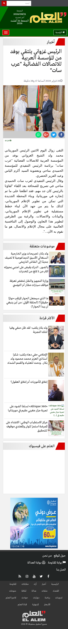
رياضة (47, 597)
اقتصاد (56, 591)
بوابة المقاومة (55, 563)
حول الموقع (60, 556)
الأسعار (47, 604)
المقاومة (12, 584)
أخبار (44, 584)
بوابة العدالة (34, 563)
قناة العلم (22, 604)
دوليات (36, 597)
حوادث (25, 597)
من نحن (47, 556)
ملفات (44, 591)
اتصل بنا (61, 570)
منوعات (12, 591)
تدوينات (58, 597)
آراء (35, 584)
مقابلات (25, 584)
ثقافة (23, 591)
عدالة (33, 591)
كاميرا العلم (11, 597)
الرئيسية (59, 32)
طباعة (7, 141)
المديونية (35, 604)
